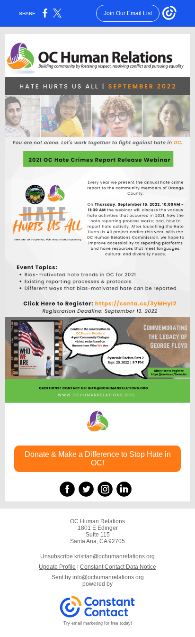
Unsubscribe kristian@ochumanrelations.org (97, 556)
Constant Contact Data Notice (118, 567)
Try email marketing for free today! (97, 623)
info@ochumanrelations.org (108, 577)
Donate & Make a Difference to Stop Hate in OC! (98, 458)
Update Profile (57, 567)
